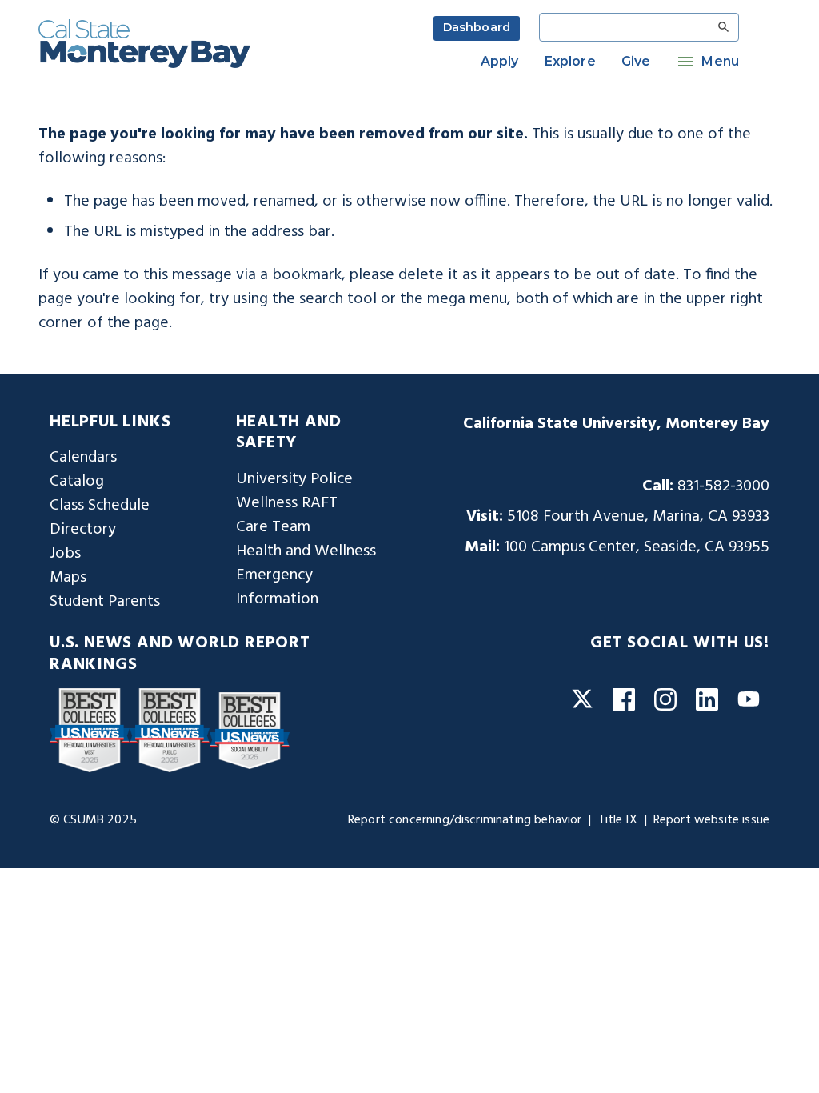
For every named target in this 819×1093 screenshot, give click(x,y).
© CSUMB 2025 (93, 820)
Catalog (77, 481)
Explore (570, 61)
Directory (83, 529)
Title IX (617, 820)
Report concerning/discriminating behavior (465, 820)
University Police (294, 479)
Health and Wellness (306, 551)
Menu (720, 61)
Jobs (65, 554)
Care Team (273, 527)
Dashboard (476, 27)
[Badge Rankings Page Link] (90, 730)
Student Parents (105, 602)
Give (636, 61)
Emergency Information (277, 587)
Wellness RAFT (287, 503)
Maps (68, 578)
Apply (500, 61)
